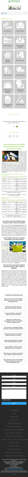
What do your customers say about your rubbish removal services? (13, 354)
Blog (14, 413)
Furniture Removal (7, 45)
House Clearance (7, 75)
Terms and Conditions (14, 436)
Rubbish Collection (7, 61)
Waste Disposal (20, 31)
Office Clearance (20, 104)
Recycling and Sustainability (14, 430)
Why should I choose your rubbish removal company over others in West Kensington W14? (13, 361)
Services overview (14, 423)
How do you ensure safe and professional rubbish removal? (13, 307)
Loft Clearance (7, 31)
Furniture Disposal (20, 75)
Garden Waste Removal (20, 90)
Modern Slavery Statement (14, 456)
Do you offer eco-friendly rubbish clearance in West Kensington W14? (13, 328)
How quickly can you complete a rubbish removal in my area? (13, 334)
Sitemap (14, 474)
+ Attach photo (6, 400)
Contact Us (14, 417)
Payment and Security (14, 452)
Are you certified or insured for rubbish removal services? (13, 314)
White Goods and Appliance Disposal (7, 90)
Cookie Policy (14, 446)
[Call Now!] (4, 172)
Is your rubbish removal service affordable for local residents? (13, 347)
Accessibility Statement (14, 433)
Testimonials (14, 115)
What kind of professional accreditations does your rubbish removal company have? (13, 321)
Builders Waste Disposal (20, 46)
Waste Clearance (20, 60)
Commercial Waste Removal (7, 105)
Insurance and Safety (14, 426)
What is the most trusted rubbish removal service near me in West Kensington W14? (13, 300)
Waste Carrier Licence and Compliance (14, 439)
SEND (14, 403)
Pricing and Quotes (14, 449)
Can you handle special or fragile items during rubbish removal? (13, 341)
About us (14, 420)
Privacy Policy (14, 443)
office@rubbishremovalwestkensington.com (15, 468)
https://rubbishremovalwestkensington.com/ (15, 469)
